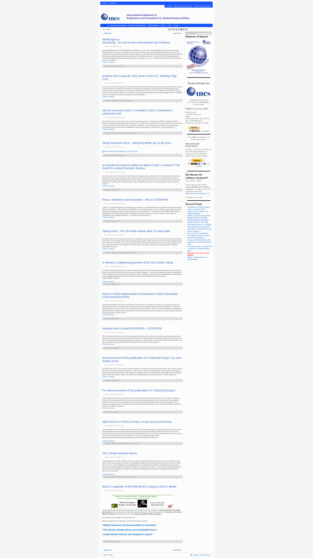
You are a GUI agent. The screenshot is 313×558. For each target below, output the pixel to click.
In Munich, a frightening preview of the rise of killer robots (137, 262)
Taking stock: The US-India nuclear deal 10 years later (136, 231)
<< (169, 29)
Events (163, 25)
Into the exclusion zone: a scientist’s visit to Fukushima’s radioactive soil (137, 112)
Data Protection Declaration (183, 6)
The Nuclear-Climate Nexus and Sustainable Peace (129, 529)
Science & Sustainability (137, 25)
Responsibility (152, 25)
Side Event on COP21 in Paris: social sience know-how (136, 421)
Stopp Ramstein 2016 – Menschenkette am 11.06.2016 (136, 143)
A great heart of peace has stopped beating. (197, 212)
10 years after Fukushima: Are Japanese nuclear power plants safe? (199, 242)
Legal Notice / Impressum (202, 6)
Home (105, 25)
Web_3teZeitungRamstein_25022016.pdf (123, 151)
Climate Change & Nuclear (120, 133)
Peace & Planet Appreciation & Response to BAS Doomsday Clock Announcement (140, 295)
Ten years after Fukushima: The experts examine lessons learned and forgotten (198, 235)
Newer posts (178, 33)
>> (186, 29)
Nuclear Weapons (126, 101)
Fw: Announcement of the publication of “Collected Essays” (139, 390)
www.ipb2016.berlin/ (128, 517)
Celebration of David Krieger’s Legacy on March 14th (199, 208)
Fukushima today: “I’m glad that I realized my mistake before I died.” (199, 248)
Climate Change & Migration (120, 443)
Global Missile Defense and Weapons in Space (127, 534)
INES (111, 555)
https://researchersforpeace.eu (197, 193)
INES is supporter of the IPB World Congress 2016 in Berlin (139, 486)
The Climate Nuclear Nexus (119, 453)
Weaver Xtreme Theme (202, 555)
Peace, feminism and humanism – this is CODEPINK (135, 199)
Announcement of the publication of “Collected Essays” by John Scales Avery (142, 359)
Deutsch (113, 3)
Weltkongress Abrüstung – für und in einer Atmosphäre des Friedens (136, 41)
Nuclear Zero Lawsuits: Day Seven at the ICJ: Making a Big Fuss (139, 77)
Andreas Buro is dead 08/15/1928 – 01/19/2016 (132, 328)
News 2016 (121, 66)
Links (169, 25)
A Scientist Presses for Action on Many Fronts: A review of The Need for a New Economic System (141, 167)
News (105, 3)
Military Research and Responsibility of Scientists (129, 525)
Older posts (107, 33)
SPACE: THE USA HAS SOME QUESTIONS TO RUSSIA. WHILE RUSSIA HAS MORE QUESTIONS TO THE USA (198, 219)
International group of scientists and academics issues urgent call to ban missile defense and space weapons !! (199, 228)
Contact (169, 6)
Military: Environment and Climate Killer (198, 256)
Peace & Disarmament (117, 25)
